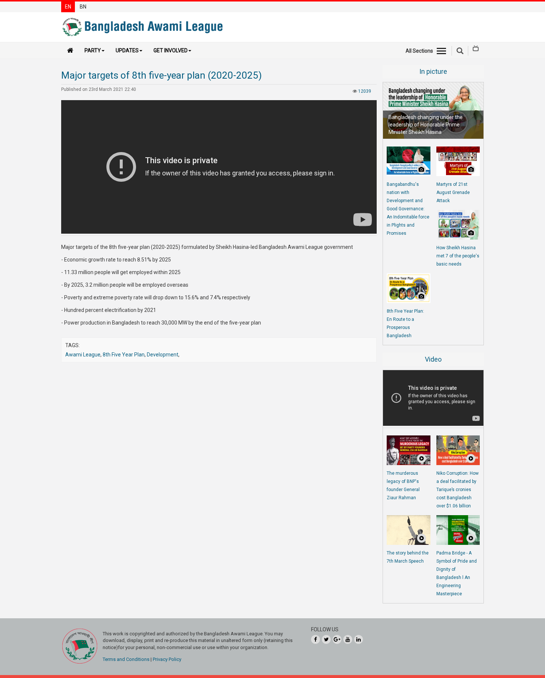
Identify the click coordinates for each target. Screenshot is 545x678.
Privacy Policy (167, 659)
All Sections (419, 51)
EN (68, 7)
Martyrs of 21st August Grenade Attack (453, 192)
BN (83, 7)
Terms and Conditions (126, 659)
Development (162, 355)
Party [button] (93, 50)
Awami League (82, 355)
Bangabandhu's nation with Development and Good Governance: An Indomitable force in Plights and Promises (408, 209)
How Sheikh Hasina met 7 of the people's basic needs (457, 256)
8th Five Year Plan (124, 355)
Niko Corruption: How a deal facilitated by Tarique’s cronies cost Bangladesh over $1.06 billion (457, 489)
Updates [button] (127, 50)
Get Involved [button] (170, 50)
